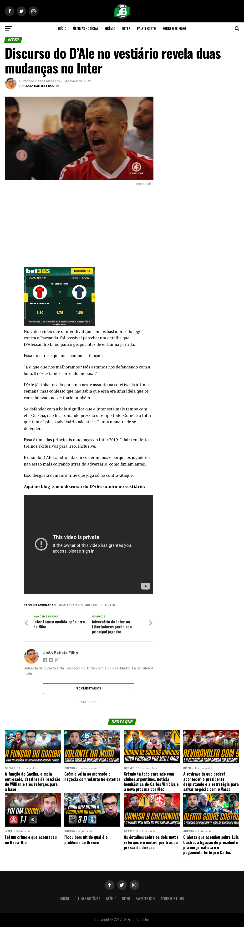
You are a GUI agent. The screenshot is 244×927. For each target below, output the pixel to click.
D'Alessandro (72, 605)
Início (62, 28)
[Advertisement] (79, 226)
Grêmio (110, 28)
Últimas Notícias (85, 28)
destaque (94, 605)
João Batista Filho (39, 86)
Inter (126, 28)
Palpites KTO (146, 28)
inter (111, 605)
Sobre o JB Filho (174, 28)
